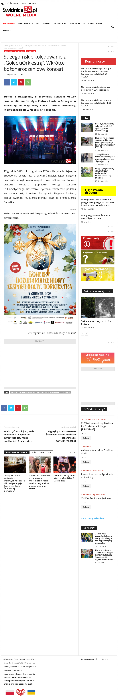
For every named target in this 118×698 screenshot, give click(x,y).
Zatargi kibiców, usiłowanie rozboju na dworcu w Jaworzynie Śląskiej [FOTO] (105, 158)
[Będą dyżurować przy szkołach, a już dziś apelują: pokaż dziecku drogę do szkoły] (87, 127)
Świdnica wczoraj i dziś (97, 291)
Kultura (19, 46)
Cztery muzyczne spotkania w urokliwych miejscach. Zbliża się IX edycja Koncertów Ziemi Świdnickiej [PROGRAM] (14, 483)
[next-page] (74, 452)
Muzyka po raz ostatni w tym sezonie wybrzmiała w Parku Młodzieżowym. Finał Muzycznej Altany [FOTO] (39, 482)
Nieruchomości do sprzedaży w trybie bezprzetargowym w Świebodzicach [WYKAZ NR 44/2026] (96, 72)
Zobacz (86, 438)
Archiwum (75, 23)
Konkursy (89, 527)
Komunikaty (9, 23)
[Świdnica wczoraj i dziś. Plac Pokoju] (98, 307)
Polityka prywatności (89, 659)
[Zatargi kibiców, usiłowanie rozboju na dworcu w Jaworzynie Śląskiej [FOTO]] (87, 157)
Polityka (46, 23)
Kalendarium (60, 23)
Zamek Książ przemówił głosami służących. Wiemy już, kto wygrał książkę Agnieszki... (104, 538)
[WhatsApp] (28, 82)
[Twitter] (14, 82)
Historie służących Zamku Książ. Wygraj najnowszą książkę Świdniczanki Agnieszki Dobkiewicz (105, 555)
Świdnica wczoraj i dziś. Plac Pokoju (96, 323)
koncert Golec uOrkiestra (48, 392)
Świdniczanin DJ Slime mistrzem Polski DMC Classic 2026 (64, 478)
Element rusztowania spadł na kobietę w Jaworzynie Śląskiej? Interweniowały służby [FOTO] (105, 142)
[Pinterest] (21, 82)
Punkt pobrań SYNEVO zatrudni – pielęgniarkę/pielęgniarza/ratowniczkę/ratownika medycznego (97, 202)
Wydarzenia (24, 23)
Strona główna (9, 46)
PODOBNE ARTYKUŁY (16, 452)
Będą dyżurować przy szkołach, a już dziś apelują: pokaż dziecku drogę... (104, 127)
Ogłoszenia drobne (92, 23)
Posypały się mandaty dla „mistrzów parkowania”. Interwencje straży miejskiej (104, 173)
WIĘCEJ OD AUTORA (41, 452)
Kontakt (7, 30)
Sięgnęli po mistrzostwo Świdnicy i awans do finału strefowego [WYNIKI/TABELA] (61, 436)
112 (37, 23)
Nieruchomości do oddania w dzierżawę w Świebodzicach (95, 88)
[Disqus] (39, 533)
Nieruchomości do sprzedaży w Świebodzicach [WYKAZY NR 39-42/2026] (96, 103)
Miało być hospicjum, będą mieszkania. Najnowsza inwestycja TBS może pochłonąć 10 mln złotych (19, 436)
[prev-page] (70, 452)
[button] (112, 27)
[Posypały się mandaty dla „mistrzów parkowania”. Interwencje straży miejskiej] (87, 172)
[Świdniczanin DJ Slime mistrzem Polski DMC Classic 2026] (64, 465)
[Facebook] (7, 82)
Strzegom (31, 51)
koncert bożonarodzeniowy (23, 392)
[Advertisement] (40, 365)
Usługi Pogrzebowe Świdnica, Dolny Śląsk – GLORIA (95, 217)
